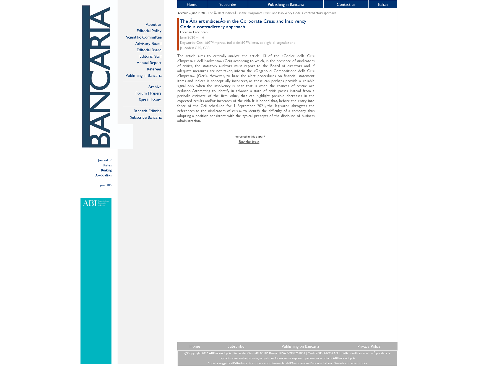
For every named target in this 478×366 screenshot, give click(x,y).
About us (154, 24)
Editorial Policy (149, 30)
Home (192, 4)
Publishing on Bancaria (300, 346)
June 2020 (198, 13)
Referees (154, 69)
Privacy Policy (369, 346)
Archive (155, 86)
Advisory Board (148, 43)
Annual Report (149, 62)
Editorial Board (149, 49)
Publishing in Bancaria (144, 75)
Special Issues (150, 99)
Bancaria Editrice (148, 110)
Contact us (346, 4)
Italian (383, 4)
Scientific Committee (144, 37)
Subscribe (227, 4)
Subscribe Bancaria (146, 117)
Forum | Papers (149, 93)
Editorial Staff (150, 56)
